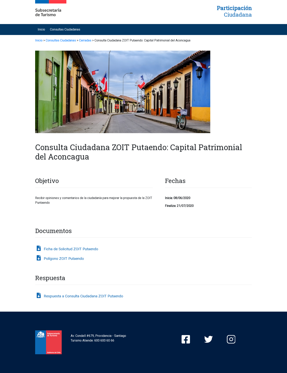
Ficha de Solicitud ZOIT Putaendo (71, 249)
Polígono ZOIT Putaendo (64, 258)
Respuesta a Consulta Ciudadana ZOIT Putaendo (83, 296)
